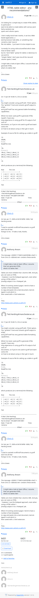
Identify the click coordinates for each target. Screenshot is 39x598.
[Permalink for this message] (37, 78)
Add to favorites (8, 558)
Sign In (23, 2)
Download (7, 548)
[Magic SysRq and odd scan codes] (2, 7)
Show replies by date (30, 83)
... (2, 100)
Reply (5, 80)
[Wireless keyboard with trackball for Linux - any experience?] (36, 7)
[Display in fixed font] (33, 78)
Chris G (10, 17)
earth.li (9, 2)
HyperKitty (20, 595)
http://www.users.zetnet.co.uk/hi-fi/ (13, 303)
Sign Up (34, 2)
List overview (6, 544)
